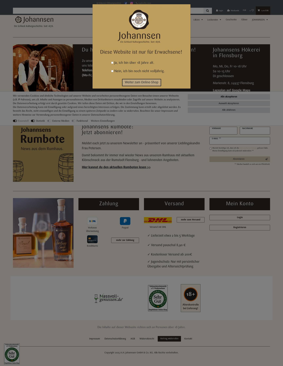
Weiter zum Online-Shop (141, 82)
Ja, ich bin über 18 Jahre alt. (133, 63)
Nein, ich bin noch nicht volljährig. (139, 71)
